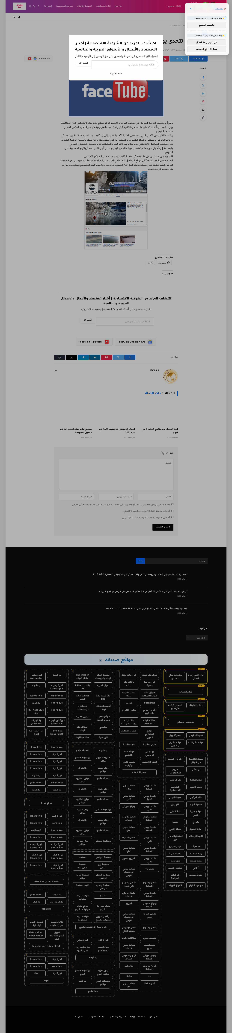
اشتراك (83, 63)
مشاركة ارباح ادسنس (206, 49)
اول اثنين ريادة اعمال (206, 42)
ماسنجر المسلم (206, 25)
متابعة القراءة (116, 73)
